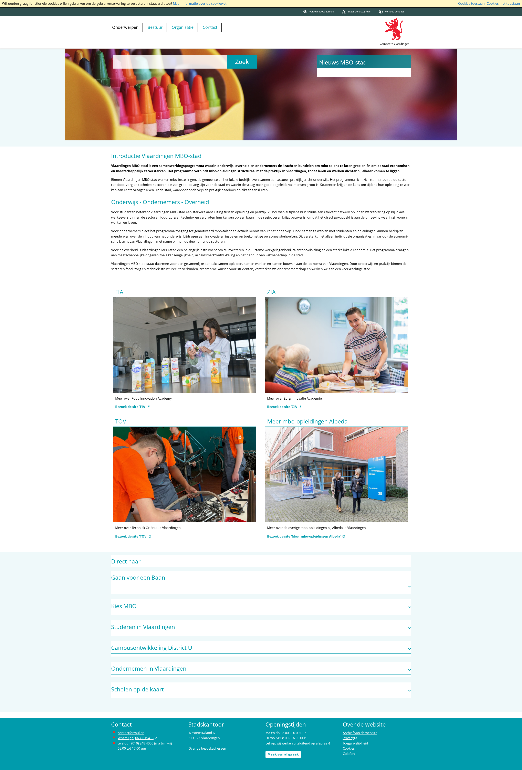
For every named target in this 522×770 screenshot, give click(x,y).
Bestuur (155, 27)
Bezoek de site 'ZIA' (282, 406)
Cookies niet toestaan (503, 3)
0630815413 (144, 738)
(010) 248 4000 (142, 743)
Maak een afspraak (283, 754)
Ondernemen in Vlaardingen (148, 668)
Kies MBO (124, 606)
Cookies (349, 748)
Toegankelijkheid (355, 743)
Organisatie (183, 27)
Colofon (349, 753)
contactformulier (131, 733)
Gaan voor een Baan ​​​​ (138, 577)
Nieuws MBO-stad (343, 62)
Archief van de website (360, 733)
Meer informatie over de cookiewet (200, 3)
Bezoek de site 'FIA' (130, 406)
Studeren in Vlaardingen (143, 627)
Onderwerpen (125, 27)
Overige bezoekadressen (207, 748)
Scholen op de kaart (137, 689)
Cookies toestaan (471, 3)
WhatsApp (126, 738)
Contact (210, 27)
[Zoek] (242, 62)
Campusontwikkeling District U (151, 647)
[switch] (319, 11)
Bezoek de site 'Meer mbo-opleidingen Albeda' (304, 536)
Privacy (348, 738)
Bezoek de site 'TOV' (131, 536)
